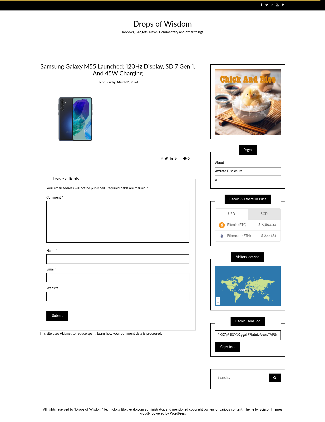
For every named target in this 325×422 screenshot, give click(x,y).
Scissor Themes (271, 409)
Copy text (227, 347)
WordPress (178, 413)
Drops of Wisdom (162, 24)
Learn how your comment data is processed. (129, 333)
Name (52, 251)
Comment (54, 197)
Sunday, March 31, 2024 (122, 82)
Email (51, 269)
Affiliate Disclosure (228, 171)
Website (52, 288)
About (219, 163)
